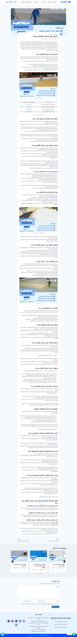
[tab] (40, 573)
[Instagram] (12, 2)
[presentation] (57, 556)
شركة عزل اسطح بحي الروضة (45, 355)
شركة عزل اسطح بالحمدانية (45, 497)
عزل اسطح (56, 34)
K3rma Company (52, 39)
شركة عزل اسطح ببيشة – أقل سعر (19, 565)
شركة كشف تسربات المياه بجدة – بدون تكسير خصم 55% (38, 618)
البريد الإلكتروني (41, 601)
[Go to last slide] (64, 561)
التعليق (57, 587)
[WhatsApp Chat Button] (2, 634)
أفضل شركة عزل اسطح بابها (53, 540)
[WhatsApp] (14, 2)
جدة (53, 34)
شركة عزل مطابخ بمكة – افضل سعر (58, 565)
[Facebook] (10, 2)
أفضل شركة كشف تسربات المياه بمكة (38, 621)
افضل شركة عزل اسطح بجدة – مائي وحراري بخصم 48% (38, 623)
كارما (55, 2)
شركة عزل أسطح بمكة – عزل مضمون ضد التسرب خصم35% (38, 627)
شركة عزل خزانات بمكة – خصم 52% (38, 629)
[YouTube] (7, 2)
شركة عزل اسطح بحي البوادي (44, 429)
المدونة (22, 2)
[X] (9, 2)
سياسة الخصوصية (28, 2)
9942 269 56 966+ (58, 624)
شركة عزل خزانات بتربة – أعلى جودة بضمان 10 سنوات (39, 565)
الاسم (57, 601)
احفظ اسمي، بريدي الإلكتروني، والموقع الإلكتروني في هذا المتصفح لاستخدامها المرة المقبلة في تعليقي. (39, 603)
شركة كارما (50, 358)
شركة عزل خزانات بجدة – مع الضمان (38, 631)
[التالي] (12, 561)
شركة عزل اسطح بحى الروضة (23, 540)
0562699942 (29, 104)
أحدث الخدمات (50, 2)
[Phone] (16, 2)
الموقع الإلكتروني (26, 601)
